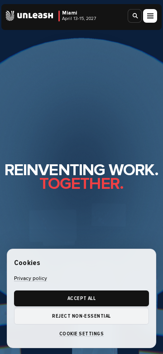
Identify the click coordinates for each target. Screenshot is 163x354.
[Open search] (135, 16)
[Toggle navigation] (150, 16)
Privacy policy (30, 278)
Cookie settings (81, 334)
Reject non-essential (81, 316)
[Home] (29, 16)
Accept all (81, 298)
